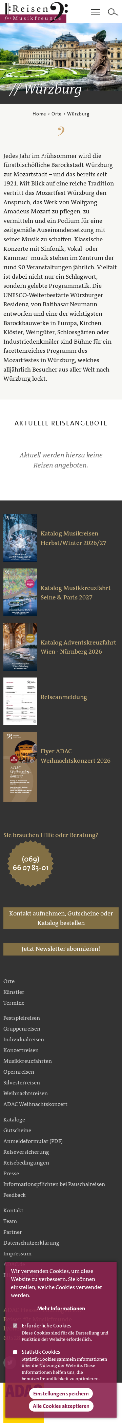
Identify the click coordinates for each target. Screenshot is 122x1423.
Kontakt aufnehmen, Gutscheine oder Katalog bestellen (61, 918)
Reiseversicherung (26, 1151)
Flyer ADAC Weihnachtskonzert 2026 (75, 756)
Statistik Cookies (41, 1351)
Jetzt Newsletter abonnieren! (61, 949)
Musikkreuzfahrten (27, 1061)
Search (113, 12)
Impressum (17, 1253)
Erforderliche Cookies (47, 1325)
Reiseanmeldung (64, 697)
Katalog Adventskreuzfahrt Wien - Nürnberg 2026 (78, 647)
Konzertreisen (21, 1050)
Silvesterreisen (21, 1082)
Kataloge (14, 1119)
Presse (11, 1173)
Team (10, 1221)
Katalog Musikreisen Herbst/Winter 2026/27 (73, 538)
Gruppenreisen (21, 1028)
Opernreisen (18, 1071)
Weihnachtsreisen (25, 1093)
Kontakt (13, 1210)
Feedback (14, 1195)
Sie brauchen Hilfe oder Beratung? (50, 835)
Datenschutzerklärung (31, 1242)
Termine (13, 1002)
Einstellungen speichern (61, 1393)
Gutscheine (17, 1130)
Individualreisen (23, 1039)
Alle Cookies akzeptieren (61, 1406)
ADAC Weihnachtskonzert (35, 1104)
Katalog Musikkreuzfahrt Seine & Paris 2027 (76, 592)
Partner (12, 1232)
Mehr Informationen (61, 1308)
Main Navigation (95, 12)
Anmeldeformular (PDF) (33, 1141)
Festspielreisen (21, 1017)
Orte (57, 114)
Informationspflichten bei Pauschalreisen (54, 1184)
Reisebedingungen (26, 1162)
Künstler (13, 992)
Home (39, 114)
